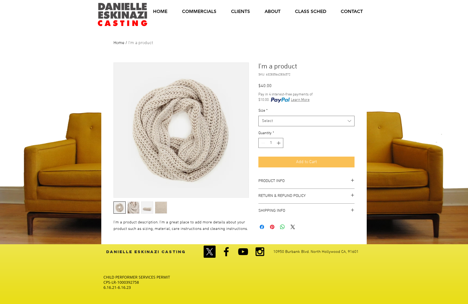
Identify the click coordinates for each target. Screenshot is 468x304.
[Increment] (279, 143)
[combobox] (306, 121)
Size (263, 110)
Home (118, 43)
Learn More (300, 100)
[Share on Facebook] (262, 227)
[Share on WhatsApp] (282, 227)
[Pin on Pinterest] (272, 227)
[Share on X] (293, 227)
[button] (240, 11)
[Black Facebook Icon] (226, 252)
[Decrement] (262, 143)
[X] (209, 252)
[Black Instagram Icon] (260, 252)
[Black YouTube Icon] (243, 252)
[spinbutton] (271, 143)
